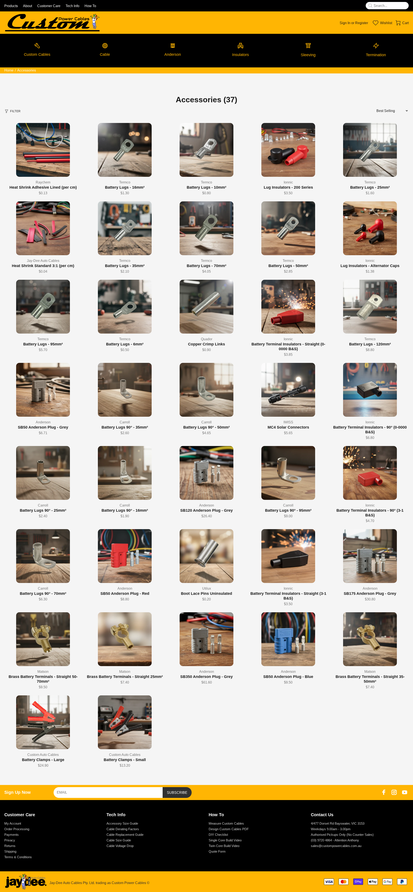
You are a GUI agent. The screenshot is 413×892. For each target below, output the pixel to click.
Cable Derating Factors (122, 829)
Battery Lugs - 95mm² (43, 344)
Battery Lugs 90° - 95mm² (288, 510)
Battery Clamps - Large (43, 760)
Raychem (43, 182)
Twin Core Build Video (224, 846)
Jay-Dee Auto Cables (43, 261)
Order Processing (16, 829)
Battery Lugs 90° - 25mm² (43, 510)
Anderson (43, 422)
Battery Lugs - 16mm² (125, 187)
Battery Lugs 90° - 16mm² (125, 510)
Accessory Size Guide (122, 823)
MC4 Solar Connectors (288, 427)
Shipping (10, 851)
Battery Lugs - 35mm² (125, 266)
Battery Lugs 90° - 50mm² (206, 427)
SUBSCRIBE (177, 792)
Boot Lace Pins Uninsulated (206, 593)
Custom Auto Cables (43, 755)
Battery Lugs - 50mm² (288, 266)
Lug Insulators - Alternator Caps (370, 266)
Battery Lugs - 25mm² (370, 187)
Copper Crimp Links (206, 344)
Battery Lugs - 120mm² (370, 344)
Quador (206, 339)
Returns (9, 846)
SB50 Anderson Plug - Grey (43, 427)
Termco (124, 182)
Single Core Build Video (225, 840)
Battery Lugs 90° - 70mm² (43, 593)
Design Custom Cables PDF (229, 829)
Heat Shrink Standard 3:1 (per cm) (43, 266)
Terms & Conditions (18, 857)
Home (9, 70)
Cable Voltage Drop (120, 846)
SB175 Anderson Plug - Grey (370, 593)
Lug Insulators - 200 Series (288, 187)
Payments (11, 834)
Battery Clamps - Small (125, 760)
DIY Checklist (218, 834)
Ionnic (288, 182)
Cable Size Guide (118, 840)
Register (361, 23)
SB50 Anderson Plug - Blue (288, 676)
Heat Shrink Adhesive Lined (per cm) (43, 187)
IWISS (288, 422)
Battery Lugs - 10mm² (206, 187)
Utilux (206, 588)
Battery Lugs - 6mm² (124, 344)
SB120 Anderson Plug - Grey (206, 510)
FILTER (15, 111)
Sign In (345, 23)
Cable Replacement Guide (124, 834)
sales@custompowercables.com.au (336, 846)
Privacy (9, 840)
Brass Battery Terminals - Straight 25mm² (125, 676)
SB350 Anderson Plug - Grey (206, 676)
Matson (43, 671)
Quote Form (217, 851)
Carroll (125, 422)
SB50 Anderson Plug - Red (124, 593)
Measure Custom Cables (226, 823)
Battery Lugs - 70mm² (206, 266)
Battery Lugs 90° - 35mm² (125, 427)
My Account (12, 823)
